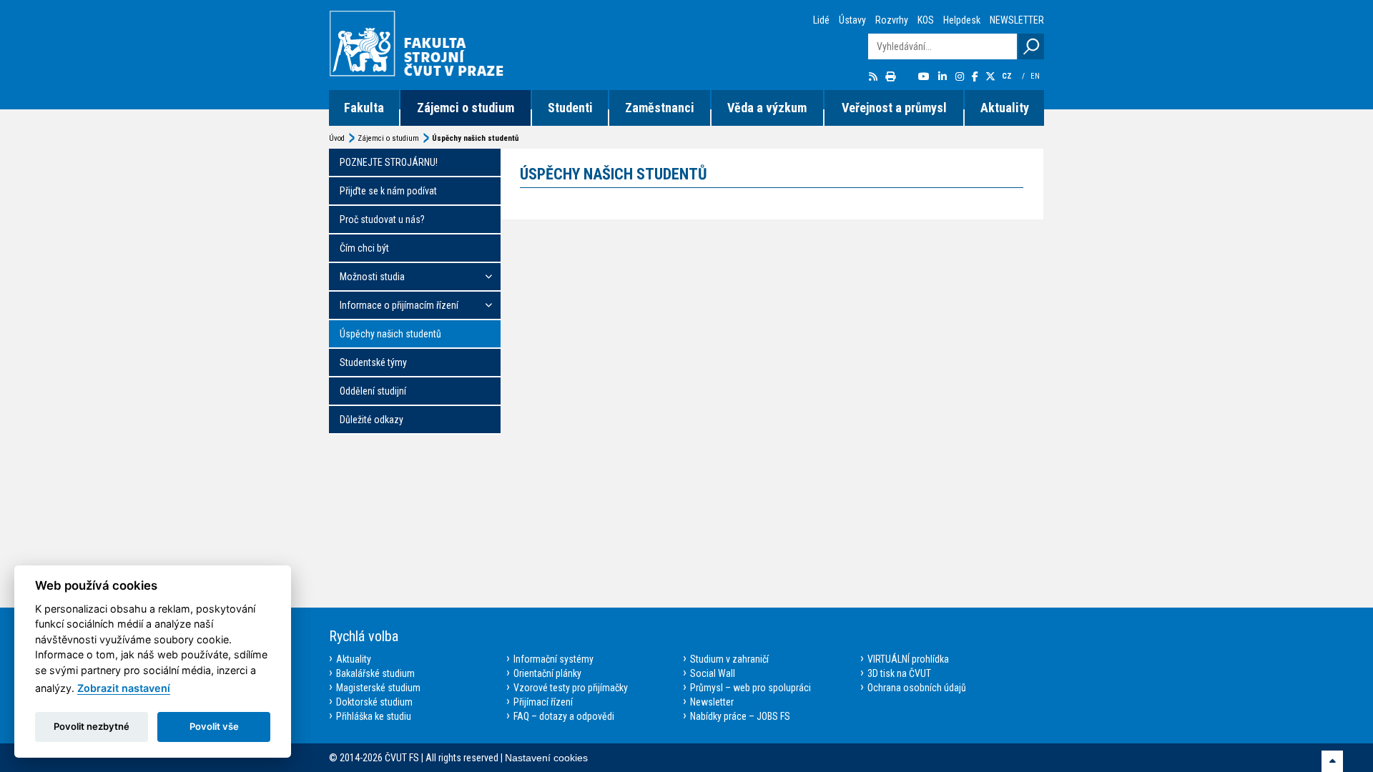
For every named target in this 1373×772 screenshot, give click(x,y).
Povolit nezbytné (91, 726)
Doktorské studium (374, 702)
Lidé (821, 20)
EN (1036, 76)
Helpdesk (961, 20)
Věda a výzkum (767, 107)
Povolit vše (214, 726)
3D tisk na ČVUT (899, 673)
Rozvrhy (891, 20)
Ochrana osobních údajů (916, 687)
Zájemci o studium (465, 107)
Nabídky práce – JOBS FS (740, 716)
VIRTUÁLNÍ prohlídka (908, 659)
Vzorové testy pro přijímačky (570, 687)
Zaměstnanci (659, 107)
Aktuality (1004, 107)
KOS (925, 20)
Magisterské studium (378, 687)
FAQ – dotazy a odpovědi (563, 716)
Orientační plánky (547, 673)
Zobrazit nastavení (123, 688)
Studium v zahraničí (729, 659)
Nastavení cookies (546, 757)
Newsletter (712, 702)
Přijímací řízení (543, 702)
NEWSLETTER (1017, 20)
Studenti (570, 107)
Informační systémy (553, 659)
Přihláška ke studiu (373, 716)
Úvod (337, 138)
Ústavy (852, 20)
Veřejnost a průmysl (894, 107)
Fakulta (364, 107)
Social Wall (712, 673)
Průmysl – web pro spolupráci (750, 687)
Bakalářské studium (375, 673)
